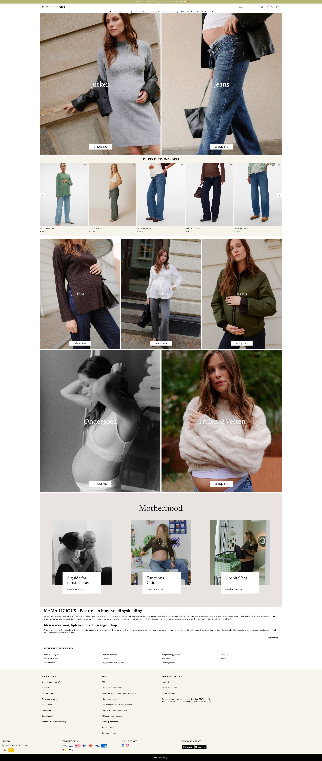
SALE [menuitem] (120, 12)
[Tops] (80, 294)
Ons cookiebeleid (109, 733)
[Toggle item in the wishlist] (85, 165)
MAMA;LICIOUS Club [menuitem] (189, 12)
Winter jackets (168, 663)
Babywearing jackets (171, 655)
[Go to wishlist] (272, 7)
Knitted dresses (110, 655)
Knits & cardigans (51, 655)
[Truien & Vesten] (222, 421)
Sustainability (48, 716)
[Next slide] (279, 195)
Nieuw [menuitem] (112, 12)
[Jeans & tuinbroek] (222, 84)
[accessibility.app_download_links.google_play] (188, 749)
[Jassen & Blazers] (242, 294)
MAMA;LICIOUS (50, 676)
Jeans (105, 659)
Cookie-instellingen (161, 757)
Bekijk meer (273, 638)
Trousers (166, 659)
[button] (64, 194)
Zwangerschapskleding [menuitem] (136, 12)
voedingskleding (72, 619)
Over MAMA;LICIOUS (51, 682)
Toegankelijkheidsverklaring (54, 722)
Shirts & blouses (51, 659)
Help (105, 676)
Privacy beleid (108, 727)
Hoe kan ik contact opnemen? (114, 710)
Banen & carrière (169, 688)
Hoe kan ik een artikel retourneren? (117, 705)
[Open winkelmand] (277, 7)
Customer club (48, 693)
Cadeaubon (47, 705)
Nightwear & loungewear (113, 663)
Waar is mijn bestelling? (112, 688)
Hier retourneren (109, 699)
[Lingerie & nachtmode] (100, 421)
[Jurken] (100, 84)
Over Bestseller (172, 676)
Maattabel (46, 710)
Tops (223, 659)
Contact (45, 688)
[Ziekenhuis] (241, 550)
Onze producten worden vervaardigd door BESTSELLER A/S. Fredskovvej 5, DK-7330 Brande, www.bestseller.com (186, 700)
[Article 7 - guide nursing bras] (80, 550)
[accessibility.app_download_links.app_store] (200, 749)
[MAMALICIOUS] (53, 8)
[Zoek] (262, 7)
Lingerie (224, 655)
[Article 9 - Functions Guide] (161, 550)
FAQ (103, 682)
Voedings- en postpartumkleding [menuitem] (164, 12)
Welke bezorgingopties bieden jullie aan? (119, 693)
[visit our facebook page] (123, 746)
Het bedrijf (166, 682)
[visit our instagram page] (127, 746)
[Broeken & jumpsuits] (161, 294)
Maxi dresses (49, 663)
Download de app (49, 699)
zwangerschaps (55, 619)
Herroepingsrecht (110, 722)
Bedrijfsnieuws (168, 693)
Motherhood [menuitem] (207, 12)
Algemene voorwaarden (112, 716)
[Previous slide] (42, 195)
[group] (64, 199)
